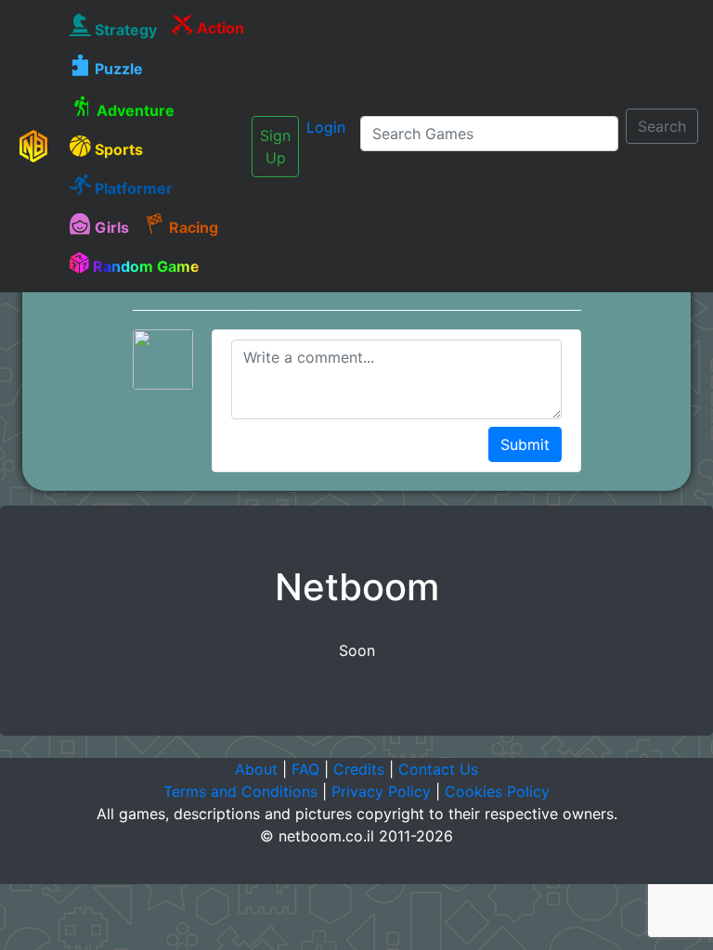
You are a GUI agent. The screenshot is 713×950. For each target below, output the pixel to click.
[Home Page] (33, 145)
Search (662, 126)
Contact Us (438, 769)
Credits (358, 769)
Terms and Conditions (240, 791)
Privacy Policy (381, 791)
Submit (525, 444)
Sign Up (275, 146)
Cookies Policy (497, 791)
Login (325, 127)
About (256, 769)
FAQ (305, 769)
